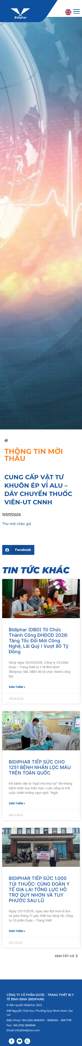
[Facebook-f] (11, 1041)
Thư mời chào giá (16, 523)
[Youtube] (19, 1041)
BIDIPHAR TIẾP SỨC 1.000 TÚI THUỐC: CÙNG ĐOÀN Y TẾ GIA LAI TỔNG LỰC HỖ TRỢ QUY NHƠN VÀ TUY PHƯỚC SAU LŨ (39, 889)
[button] (18, 550)
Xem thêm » (17, 687)
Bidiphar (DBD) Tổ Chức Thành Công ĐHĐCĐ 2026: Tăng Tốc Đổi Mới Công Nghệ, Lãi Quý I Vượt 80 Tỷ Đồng (38, 641)
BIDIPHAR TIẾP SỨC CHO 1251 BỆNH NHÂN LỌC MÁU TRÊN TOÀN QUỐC (40, 767)
